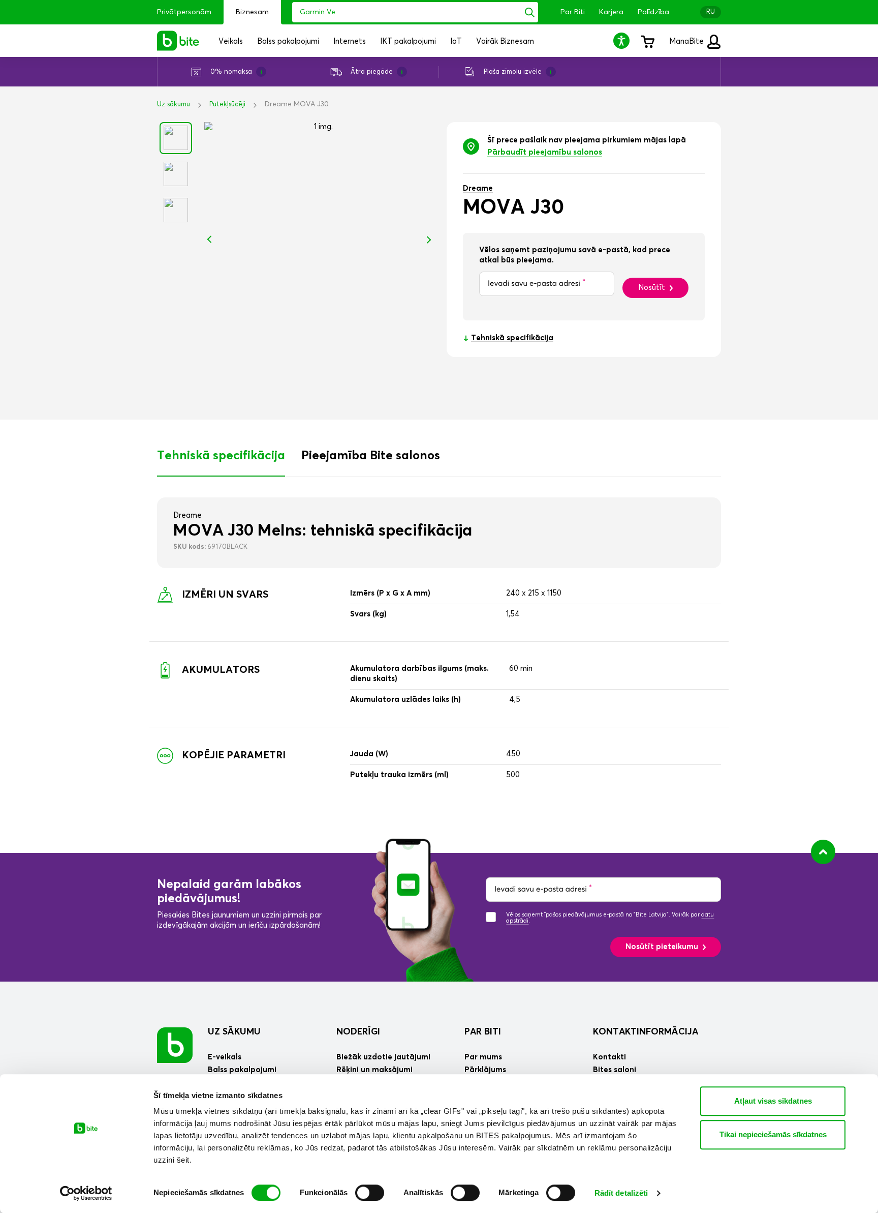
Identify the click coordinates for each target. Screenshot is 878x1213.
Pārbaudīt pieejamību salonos (544, 152)
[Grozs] (647, 40)
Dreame (478, 188)
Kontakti (609, 1057)
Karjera (611, 12)
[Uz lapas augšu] (823, 852)
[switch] (369, 1193)
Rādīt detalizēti (621, 1193)
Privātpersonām (184, 12)
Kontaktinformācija (645, 1032)
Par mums (483, 1057)
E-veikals (224, 1057)
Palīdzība (653, 12)
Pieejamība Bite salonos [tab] (370, 456)
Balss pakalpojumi (242, 1070)
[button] (623, 40)
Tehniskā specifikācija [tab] (221, 456)
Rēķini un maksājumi (374, 1070)
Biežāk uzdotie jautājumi (383, 1057)
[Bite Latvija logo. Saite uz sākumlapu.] (178, 41)
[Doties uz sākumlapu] (175, 1045)
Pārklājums (485, 1070)
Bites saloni (614, 1070)
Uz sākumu (173, 104)
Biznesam (252, 12)
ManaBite (687, 41)
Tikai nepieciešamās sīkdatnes (773, 1134)
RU (710, 12)
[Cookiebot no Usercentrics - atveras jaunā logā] (86, 1193)
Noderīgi (358, 1032)
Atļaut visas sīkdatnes (773, 1101)
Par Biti (572, 12)
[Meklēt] (529, 12)
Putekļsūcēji (227, 104)
